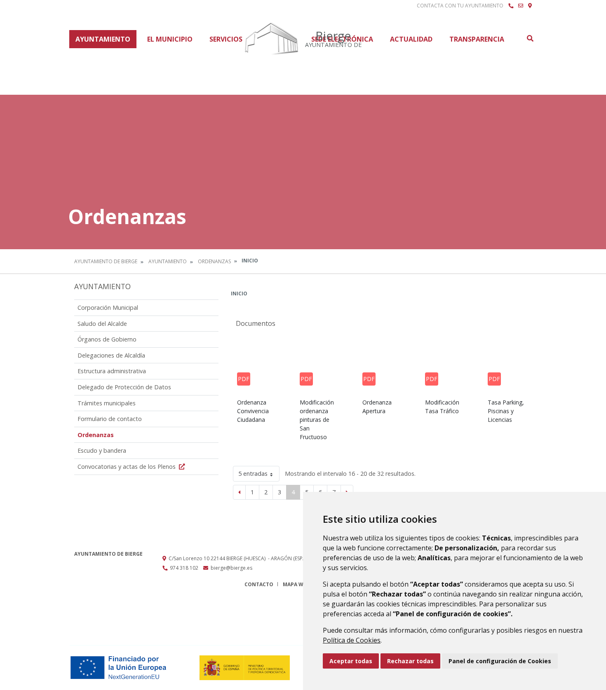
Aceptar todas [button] (350, 661)
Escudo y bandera (102, 450)
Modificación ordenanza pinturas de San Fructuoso (317, 419)
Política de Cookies (352, 640)
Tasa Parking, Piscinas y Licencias (506, 410)
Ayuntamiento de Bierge (105, 261)
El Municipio (170, 39)
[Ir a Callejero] (530, 5)
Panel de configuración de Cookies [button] (500, 661)
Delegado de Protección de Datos (124, 387)
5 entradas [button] (253, 473)
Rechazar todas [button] (410, 661)
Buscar (529, 38)
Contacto (258, 584)
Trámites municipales (107, 403)
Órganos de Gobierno (107, 339)
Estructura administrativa (112, 371)
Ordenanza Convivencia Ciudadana (253, 410)
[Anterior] (239, 492)
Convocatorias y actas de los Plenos (127, 466)
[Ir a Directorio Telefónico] (510, 5)
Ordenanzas (214, 261)
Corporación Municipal (108, 307)
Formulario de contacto (110, 419)
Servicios (225, 39)
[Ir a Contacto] (520, 5)
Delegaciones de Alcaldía (111, 355)
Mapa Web (296, 584)
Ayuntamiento (102, 39)
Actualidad (411, 39)
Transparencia (476, 39)
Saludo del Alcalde (102, 323)
